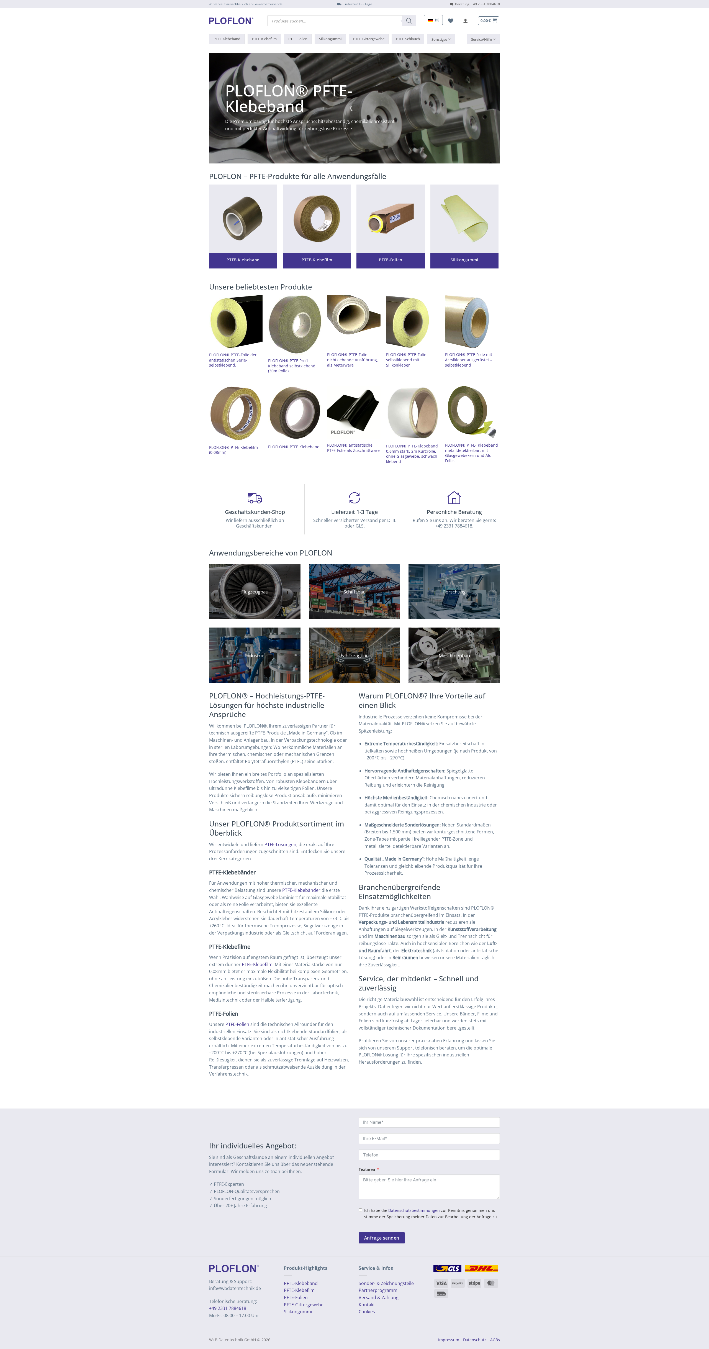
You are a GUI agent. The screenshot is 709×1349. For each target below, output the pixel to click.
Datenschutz (474, 1339)
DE (436, 19)
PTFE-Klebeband (227, 38)
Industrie (254, 655)
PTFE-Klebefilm (264, 38)
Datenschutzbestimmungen (414, 1210)
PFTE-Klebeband (301, 1283)
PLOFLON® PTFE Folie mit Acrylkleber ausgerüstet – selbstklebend (468, 359)
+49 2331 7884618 (227, 1308)
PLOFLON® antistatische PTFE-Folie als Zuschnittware (353, 448)
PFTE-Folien (296, 1297)
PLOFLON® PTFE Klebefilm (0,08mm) (233, 450)
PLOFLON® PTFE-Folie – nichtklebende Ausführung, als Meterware (352, 359)
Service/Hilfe (481, 39)
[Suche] (409, 20)
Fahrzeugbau (355, 655)
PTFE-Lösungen (280, 844)
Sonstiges (439, 39)
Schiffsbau (354, 591)
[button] (465, 21)
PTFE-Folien (297, 38)
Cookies (367, 1312)
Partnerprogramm (378, 1290)
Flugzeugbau (254, 591)
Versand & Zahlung (379, 1297)
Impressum (448, 1339)
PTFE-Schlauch (408, 38)
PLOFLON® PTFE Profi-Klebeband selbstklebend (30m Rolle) (291, 365)
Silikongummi (330, 38)
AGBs (495, 1339)
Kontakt (367, 1305)
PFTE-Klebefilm (299, 1290)
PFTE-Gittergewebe (303, 1305)
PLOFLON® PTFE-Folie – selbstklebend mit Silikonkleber (407, 359)
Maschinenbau (454, 655)
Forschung (454, 591)
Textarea (367, 1169)
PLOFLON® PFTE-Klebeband (288, 98)
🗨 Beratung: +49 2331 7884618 (475, 4)
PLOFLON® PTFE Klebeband (294, 446)
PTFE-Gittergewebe (368, 38)
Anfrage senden (381, 1238)
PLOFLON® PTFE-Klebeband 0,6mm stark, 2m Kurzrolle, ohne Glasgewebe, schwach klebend (412, 454)
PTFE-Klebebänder (301, 890)
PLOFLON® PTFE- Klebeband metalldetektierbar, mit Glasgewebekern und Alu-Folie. (471, 453)
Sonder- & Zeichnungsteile (386, 1283)
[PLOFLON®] (231, 20)
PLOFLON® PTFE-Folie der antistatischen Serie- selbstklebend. (233, 360)
